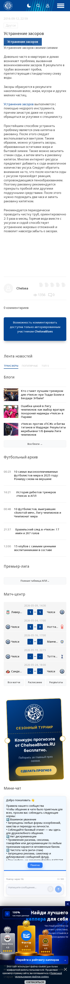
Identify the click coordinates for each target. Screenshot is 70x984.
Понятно (35, 865)
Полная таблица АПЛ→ (35, 580)
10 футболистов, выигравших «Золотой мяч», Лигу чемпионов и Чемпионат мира (37, 512)
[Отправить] (58, 889)
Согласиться (35, 982)
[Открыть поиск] (38, 5)
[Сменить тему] (29, 5)
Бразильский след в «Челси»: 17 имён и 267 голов (37, 531)
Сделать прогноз (36, 770)
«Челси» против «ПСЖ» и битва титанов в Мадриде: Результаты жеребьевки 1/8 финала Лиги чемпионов (43, 429)
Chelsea (22, 288)
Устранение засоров (19, 104)
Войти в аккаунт (35, 336)
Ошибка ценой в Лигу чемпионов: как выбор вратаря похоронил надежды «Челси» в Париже (42, 411)
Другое (11, 25)
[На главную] (8, 5)
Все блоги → (35, 444)
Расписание (35, 682)
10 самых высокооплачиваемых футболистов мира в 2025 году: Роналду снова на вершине (36, 475)
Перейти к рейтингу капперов (41, 960)
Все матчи (14, 682)
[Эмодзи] (50, 889)
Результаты (56, 682)
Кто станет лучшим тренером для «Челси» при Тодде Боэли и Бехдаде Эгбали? (42, 394)
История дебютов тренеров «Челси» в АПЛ (36, 494)
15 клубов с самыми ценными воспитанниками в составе (35, 548)
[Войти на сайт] (47, 5)
